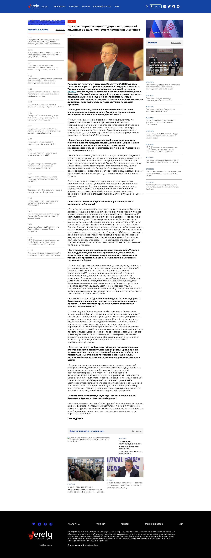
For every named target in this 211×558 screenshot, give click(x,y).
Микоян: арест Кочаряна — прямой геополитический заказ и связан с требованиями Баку (44, 94)
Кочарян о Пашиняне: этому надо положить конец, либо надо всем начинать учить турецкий (43, 118)
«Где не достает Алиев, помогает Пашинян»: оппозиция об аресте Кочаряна (42, 179)
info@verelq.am (45, 545)
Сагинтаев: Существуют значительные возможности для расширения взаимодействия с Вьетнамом (45, 81)
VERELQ (72, 91)
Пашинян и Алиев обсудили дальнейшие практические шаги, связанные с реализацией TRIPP (43, 68)
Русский (72, 21)
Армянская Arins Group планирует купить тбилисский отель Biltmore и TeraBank (162, 187)
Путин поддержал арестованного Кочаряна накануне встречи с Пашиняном (43, 203)
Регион (86, 6)
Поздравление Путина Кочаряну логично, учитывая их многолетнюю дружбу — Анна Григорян (44, 131)
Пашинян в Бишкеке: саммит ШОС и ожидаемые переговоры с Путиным (44, 254)
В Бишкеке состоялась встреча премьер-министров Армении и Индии (46, 106)
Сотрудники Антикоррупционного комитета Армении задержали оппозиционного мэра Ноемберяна (44, 42)
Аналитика (60, 6)
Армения (74, 6)
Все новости (60, 30)
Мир (117, 6)
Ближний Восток (102, 6)
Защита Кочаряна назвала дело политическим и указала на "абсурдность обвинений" (42, 166)
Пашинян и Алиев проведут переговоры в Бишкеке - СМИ (41, 143)
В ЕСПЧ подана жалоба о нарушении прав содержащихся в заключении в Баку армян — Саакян (44, 55)
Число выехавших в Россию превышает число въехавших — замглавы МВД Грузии (163, 173)
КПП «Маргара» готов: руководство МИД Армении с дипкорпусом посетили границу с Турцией (43, 242)
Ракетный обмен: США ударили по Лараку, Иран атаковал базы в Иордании (43, 229)
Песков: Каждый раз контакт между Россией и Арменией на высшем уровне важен (44, 216)
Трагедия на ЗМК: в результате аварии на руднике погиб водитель (45, 191)
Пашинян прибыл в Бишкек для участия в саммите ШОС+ (42, 154)
